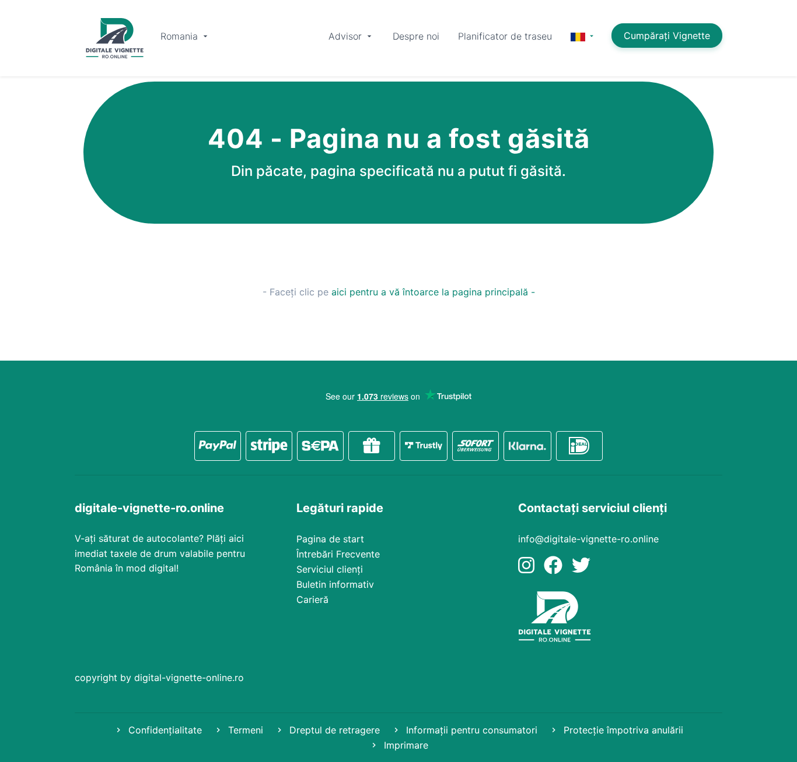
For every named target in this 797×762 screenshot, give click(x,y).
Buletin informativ (335, 584)
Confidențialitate (163, 730)
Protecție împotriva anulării (622, 730)
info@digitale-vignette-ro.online (588, 539)
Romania (180, 36)
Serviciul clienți (329, 569)
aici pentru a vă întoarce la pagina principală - (433, 292)
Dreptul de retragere (333, 730)
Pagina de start (330, 539)
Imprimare (404, 745)
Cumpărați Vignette (667, 35)
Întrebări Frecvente (338, 554)
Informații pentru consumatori (470, 730)
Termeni (244, 730)
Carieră (312, 599)
